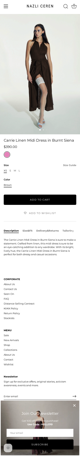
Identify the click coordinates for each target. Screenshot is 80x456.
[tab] (13, 231)
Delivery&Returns (47, 230)
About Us (9, 284)
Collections (10, 349)
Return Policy (12, 313)
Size (40, 165)
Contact (8, 359)
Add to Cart (40, 199)
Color (7, 179)
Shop (7, 344)
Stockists (9, 318)
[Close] (74, 405)
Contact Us (10, 289)
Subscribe (40, 444)
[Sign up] (74, 396)
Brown (8, 185)
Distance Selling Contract (19, 303)
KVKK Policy (11, 308)
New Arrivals (11, 340)
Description (11, 230)
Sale (6, 335)
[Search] (66, 7)
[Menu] (6, 6)
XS (5, 170)
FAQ (6, 298)
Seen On (9, 293)
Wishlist (8, 364)
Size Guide (69, 165)
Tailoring (68, 230)
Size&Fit (28, 230)
